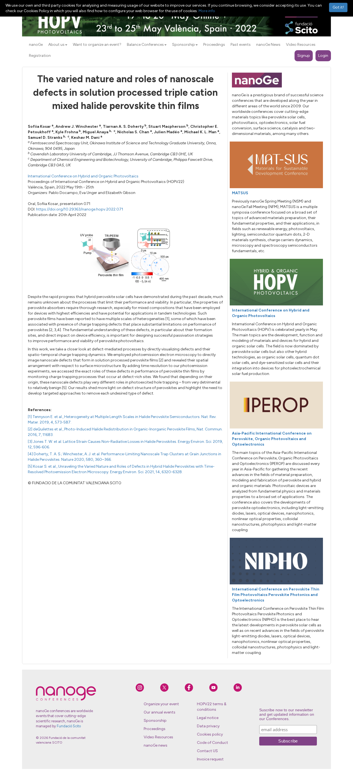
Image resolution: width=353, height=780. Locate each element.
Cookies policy (210, 734)
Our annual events (159, 712)
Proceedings (154, 728)
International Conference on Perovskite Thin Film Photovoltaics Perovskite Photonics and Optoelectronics (275, 595)
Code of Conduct (212, 742)
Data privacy (208, 726)
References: (40, 410)
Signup (303, 55)
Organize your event (161, 704)
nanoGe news (155, 745)
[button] (66, 45)
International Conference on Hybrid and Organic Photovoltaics (83, 176)
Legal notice (207, 717)
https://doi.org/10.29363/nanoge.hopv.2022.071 (79, 209)
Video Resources (158, 737)
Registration (40, 55)
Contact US (207, 751)
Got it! (338, 7)
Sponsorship (155, 720)
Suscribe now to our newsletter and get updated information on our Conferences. (286, 714)
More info (207, 11)
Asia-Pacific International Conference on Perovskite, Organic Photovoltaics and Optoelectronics (272, 439)
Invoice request (210, 759)
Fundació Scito (69, 726)
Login (323, 55)
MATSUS (240, 193)
